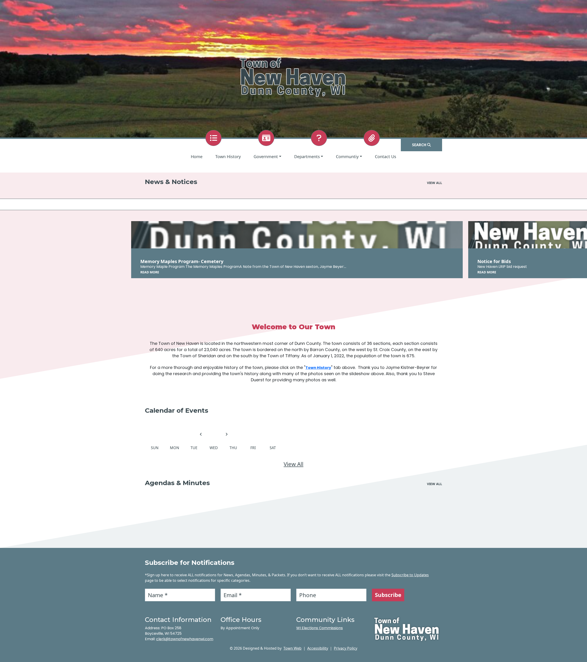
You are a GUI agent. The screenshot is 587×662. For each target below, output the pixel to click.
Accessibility (317, 648)
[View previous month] (201, 434)
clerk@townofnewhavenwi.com (184, 639)
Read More (149, 272)
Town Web (292, 648)
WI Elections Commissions (319, 628)
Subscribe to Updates (410, 574)
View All (293, 464)
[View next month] (226, 434)
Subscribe (388, 595)
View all (434, 183)
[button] (267, 157)
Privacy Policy (345, 648)
